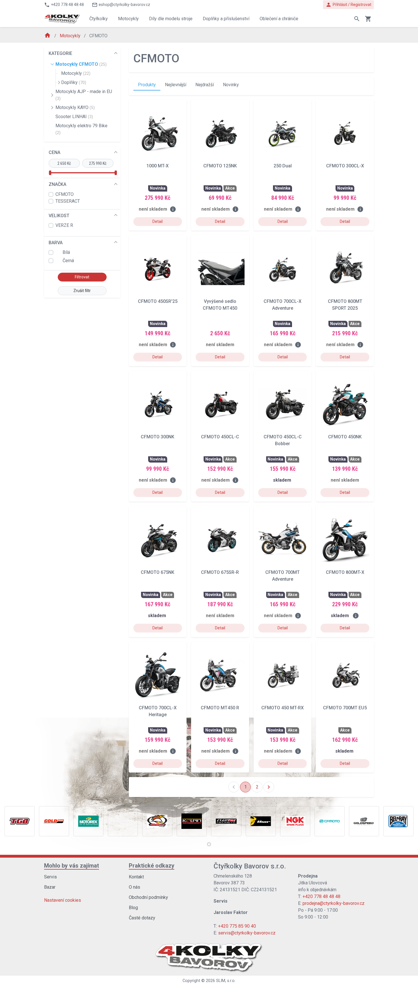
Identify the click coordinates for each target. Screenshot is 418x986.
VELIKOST (59, 215)
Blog (133, 907)
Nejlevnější (175, 84)
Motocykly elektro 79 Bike (81, 129)
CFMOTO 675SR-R (220, 572)
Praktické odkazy (151, 865)
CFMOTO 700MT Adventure (282, 576)
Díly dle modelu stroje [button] (171, 18)
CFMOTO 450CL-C (220, 436)
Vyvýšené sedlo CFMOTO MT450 (220, 305)
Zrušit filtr (82, 290)
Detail (157, 221)
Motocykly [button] (128, 18)
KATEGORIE (60, 53)
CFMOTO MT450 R (220, 707)
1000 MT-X (157, 166)
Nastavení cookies (62, 900)
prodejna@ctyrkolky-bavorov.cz (334, 903)
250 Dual (283, 166)
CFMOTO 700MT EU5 (345, 707)
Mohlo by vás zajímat (71, 865)
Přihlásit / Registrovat (348, 5)
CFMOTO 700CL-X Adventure (282, 305)
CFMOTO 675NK (157, 572)
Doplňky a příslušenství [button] (226, 18)
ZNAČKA (57, 184)
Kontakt (136, 877)
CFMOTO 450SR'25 (157, 301)
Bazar (49, 887)
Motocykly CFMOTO (81, 64)
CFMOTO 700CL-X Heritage (158, 711)
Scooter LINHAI (74, 116)
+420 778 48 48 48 (321, 896)
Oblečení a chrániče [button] (279, 18)
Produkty (147, 84)
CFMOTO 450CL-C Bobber (283, 440)
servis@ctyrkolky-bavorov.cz (247, 933)
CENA (54, 152)
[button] (209, 844)
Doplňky (73, 82)
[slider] (50, 173)
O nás (134, 887)
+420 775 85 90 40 (237, 926)
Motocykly (71, 35)
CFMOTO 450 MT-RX (282, 707)
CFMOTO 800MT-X (345, 572)
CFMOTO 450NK (345, 436)
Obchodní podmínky (148, 897)
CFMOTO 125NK (220, 166)
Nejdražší (204, 84)
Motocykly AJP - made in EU (83, 95)
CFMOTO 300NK (157, 436)
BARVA (56, 242)
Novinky (231, 84)
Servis (50, 877)
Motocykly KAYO (75, 107)
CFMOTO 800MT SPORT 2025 (345, 305)
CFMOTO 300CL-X (345, 166)
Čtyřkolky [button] (98, 18)
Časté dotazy (142, 918)
